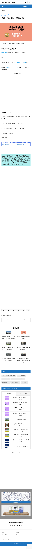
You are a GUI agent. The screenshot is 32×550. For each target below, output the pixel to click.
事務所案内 (18, 537)
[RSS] (21, 525)
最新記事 (4, 10)
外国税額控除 (5, 382)
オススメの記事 (23, 393)
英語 (5, 15)
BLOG (17, 534)
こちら (20, 164)
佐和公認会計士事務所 (8, 2)
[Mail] (19, 525)
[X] (12, 525)
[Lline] (18, 310)
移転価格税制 (8, 315)
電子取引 (24, 382)
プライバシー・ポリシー (6, 539)
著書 (2, 537)
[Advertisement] (16, 90)
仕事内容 (14, 378)
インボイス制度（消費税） (8, 375)
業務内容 (18, 532)
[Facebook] (14, 525)
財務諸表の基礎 (15, 382)
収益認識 (21, 378)
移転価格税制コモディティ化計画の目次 (13, 144)
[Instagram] (10, 525)
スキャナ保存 (6, 378)
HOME (3, 532)
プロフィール (4, 534)
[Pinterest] (17, 525)
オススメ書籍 (21, 375)
